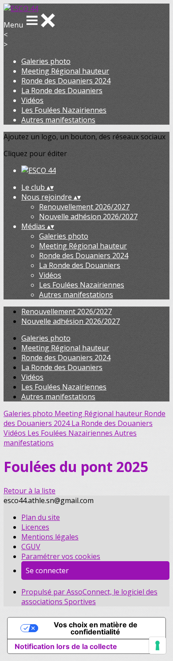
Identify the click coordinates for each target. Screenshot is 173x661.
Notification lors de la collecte (66, 646)
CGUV (30, 546)
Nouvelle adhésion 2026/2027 (88, 216)
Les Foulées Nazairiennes (63, 110)
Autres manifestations (58, 120)
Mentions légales (50, 537)
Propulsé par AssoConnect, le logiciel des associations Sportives (89, 596)
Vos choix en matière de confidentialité (96, 628)
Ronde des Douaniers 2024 (65, 81)
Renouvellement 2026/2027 (84, 207)
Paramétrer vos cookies (60, 556)
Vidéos (32, 100)
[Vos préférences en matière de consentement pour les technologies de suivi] (157, 645)
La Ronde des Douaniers (61, 90)
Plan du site (40, 517)
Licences (35, 527)
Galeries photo (46, 61)
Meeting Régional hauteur (65, 71)
